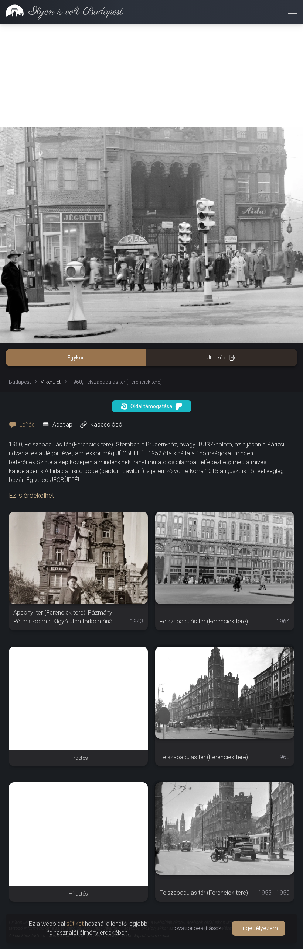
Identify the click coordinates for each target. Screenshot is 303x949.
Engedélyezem (258, 928)
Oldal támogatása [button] (151, 406)
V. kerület (51, 382)
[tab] (24, 424)
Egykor (75, 358)
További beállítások (196, 928)
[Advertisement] (151, 75)
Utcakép (216, 358)
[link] (61, 12)
